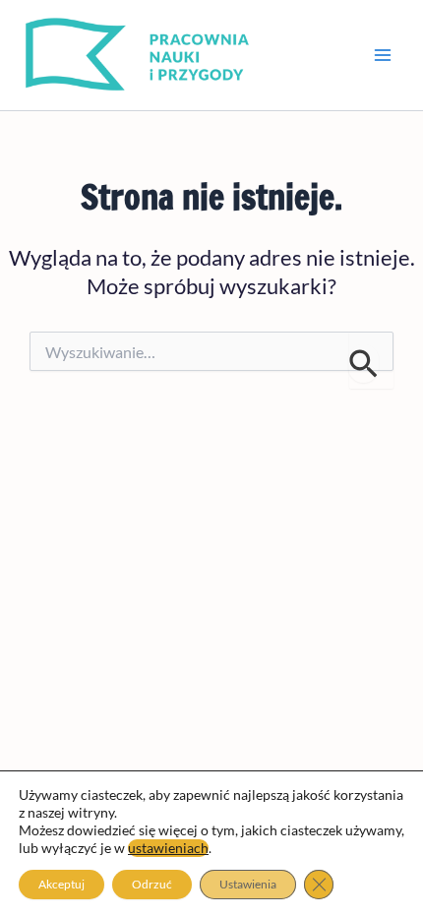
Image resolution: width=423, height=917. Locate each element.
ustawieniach (168, 847)
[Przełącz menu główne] (382, 55)
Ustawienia (247, 884)
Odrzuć (152, 884)
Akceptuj (61, 884)
